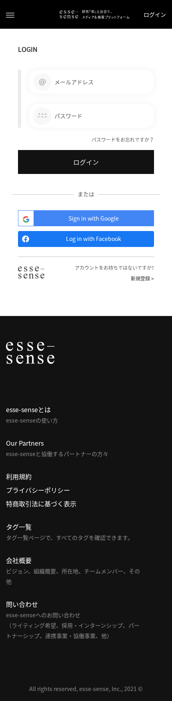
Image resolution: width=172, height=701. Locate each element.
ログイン (155, 14)
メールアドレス (74, 82)
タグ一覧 (19, 526)
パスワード (68, 116)
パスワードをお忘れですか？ (123, 139)
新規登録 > (142, 278)
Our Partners (25, 443)
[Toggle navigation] (10, 15)
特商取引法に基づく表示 (41, 503)
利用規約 (19, 476)
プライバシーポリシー (38, 490)
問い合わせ (22, 604)
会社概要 (19, 560)
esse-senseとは (28, 409)
